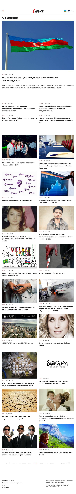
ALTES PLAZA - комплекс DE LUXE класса (17, 343)
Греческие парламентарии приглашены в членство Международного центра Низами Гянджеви (55, 166)
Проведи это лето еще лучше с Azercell (17, 200)
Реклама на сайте (8, 480)
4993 (58, 463)
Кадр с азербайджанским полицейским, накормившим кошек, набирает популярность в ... (55, 108)
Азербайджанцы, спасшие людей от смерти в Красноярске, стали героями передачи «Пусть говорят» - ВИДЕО (56, 309)
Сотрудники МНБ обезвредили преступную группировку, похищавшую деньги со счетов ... (18, 108)
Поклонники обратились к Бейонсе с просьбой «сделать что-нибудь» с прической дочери (56, 418)
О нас (4, 485)
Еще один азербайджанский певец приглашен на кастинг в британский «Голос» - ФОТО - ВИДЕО (56, 237)
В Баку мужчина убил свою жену (51, 273)
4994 (63, 463)
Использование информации (12, 482)
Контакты (5, 487)
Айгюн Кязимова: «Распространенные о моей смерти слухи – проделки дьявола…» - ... (56, 120)
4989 (35, 463)
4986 (18, 463)
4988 (30, 463)
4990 (41, 463)
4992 (52, 463)
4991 (46, 463)
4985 (13, 463)
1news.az (53, 482)
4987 (24, 463)
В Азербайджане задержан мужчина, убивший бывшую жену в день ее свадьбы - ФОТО (19, 239)
